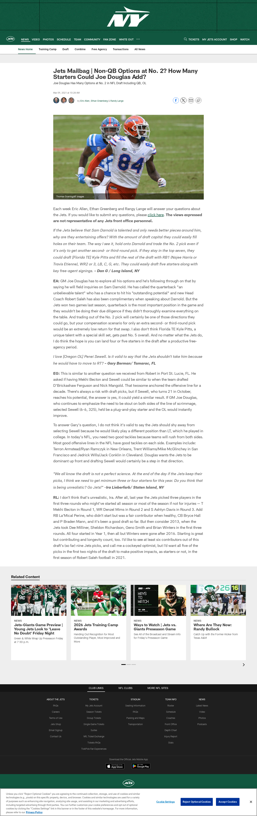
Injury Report (170, 736)
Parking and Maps (135, 718)
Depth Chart (171, 730)
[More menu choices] (138, 39)
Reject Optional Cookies (197, 801)
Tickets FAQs (93, 742)
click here (156, 214)
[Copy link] (198, 100)
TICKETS (93, 699)
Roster (170, 705)
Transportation (135, 724)
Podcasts (202, 724)
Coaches (170, 718)
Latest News (202, 705)
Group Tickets (94, 718)
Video (202, 711)
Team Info (170, 699)
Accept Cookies (228, 801)
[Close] (251, 802)
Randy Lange (116, 100)
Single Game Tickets (94, 724)
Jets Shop (56, 724)
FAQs (55, 705)
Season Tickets (94, 711)
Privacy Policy (34, 812)
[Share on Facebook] (176, 102)
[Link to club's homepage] (10, 38)
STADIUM (135, 699)
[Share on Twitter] (183, 102)
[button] (123, 664)
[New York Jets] (128, 783)
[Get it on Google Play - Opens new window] (140, 768)
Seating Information (135, 705)
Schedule (171, 711)
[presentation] (244, 665)
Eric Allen (85, 100)
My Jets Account (93, 705)
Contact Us (55, 736)
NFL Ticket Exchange (94, 736)
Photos (202, 718)
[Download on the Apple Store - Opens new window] (115, 766)
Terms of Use (55, 718)
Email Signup (55, 730)
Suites (94, 730)
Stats (170, 742)
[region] (128, 802)
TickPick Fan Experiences (93, 748)
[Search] (185, 39)
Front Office (171, 724)
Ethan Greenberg (99, 100)
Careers (56, 711)
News (202, 699)
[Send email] (191, 102)
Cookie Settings (165, 801)
